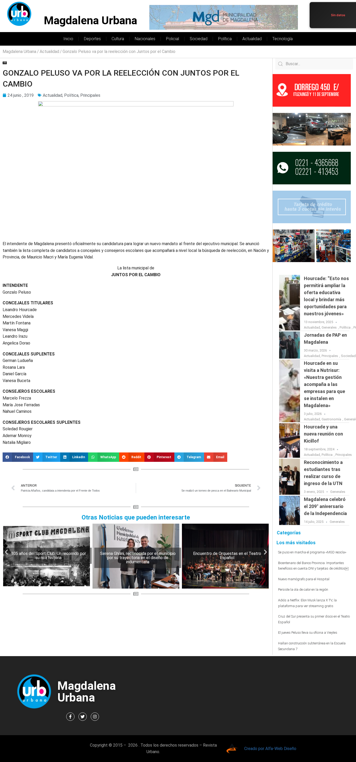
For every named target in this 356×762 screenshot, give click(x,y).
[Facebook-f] (70, 716)
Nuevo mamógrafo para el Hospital (303, 579)
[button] (18, 457)
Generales (329, 327)
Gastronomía (331, 419)
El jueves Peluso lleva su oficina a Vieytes (307, 632)
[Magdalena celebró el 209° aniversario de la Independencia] (289, 510)
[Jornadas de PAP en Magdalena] (289, 345)
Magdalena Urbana (90, 20)
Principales (90, 95)
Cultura (118, 38)
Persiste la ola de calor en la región (303, 589)
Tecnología (282, 38)
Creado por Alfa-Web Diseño (270, 748)
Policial (172, 38)
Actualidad (252, 38)
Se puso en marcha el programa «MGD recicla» (312, 552)
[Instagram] (95, 716)
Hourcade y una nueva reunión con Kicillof (323, 434)
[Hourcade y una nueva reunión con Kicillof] (289, 440)
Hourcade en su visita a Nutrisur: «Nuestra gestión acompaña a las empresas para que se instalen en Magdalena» (324, 384)
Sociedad (198, 38)
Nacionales (145, 38)
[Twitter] (82, 716)
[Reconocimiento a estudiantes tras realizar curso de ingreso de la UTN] (289, 477)
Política (225, 38)
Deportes (92, 38)
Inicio (68, 38)
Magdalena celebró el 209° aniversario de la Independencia (325, 506)
